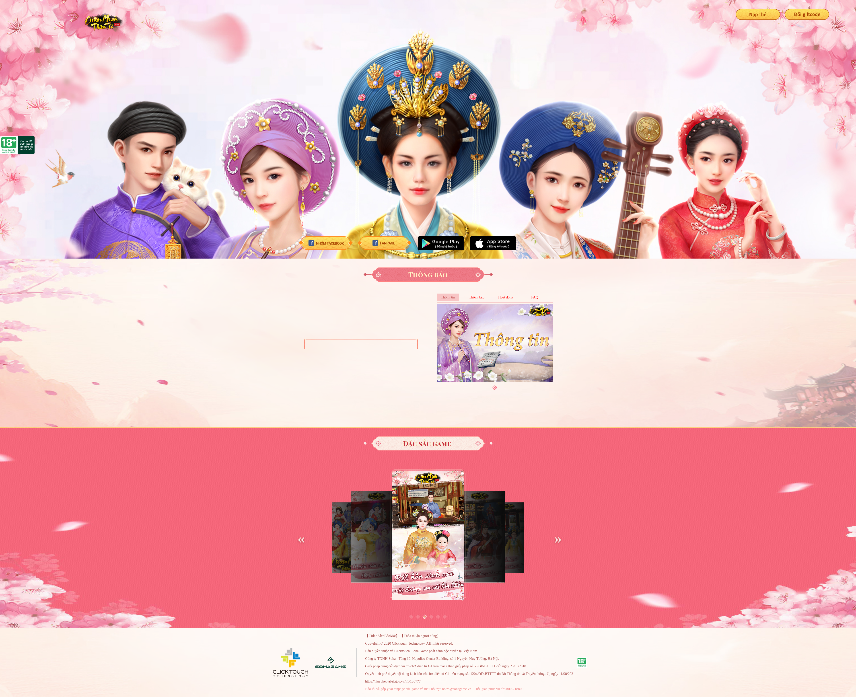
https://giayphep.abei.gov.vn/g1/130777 (393, 681)
